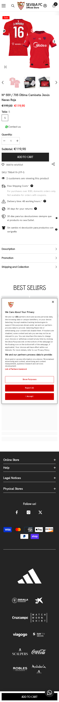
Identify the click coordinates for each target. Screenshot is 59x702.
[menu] (4, 6)
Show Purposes (29, 379)
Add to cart (25, 157)
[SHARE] (52, 164)
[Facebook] (17, 512)
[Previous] (2, 82)
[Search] (13, 6)
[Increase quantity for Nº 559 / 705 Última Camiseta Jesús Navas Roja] (17, 141)
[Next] (56, 82)
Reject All (29, 388)
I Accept (29, 396)
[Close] (53, 301)
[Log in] (45, 6)
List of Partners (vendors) (16, 369)
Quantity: (7, 134)
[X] (40, 512)
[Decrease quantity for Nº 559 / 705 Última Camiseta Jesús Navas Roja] (4, 141)
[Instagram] (28, 512)
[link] (29, 433)
